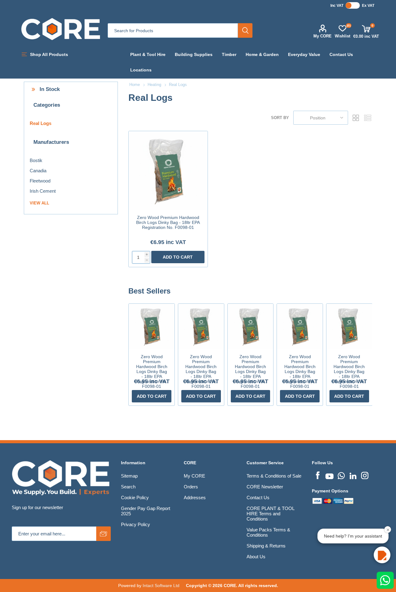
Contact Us (258, 497)
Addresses (195, 497)
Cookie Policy (135, 497)
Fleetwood (40, 180)
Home (134, 84)
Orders (191, 486)
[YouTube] (329, 475)
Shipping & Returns (266, 545)
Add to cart (178, 257)
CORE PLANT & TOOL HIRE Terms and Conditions (270, 513)
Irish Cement (43, 191)
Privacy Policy (135, 524)
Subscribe (103, 533)
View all (39, 203)
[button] (382, 555)
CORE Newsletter (265, 486)
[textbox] (173, 30)
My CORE (322, 36)
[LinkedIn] (353, 475)
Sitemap (129, 475)
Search (245, 30)
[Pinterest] (341, 475)
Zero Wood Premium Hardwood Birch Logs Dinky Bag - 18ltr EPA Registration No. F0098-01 (168, 222)
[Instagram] (365, 475)
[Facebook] (318, 475)
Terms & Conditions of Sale (274, 475)
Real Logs (40, 123)
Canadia (38, 170)
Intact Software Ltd (161, 585)
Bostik (36, 160)
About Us (256, 556)
